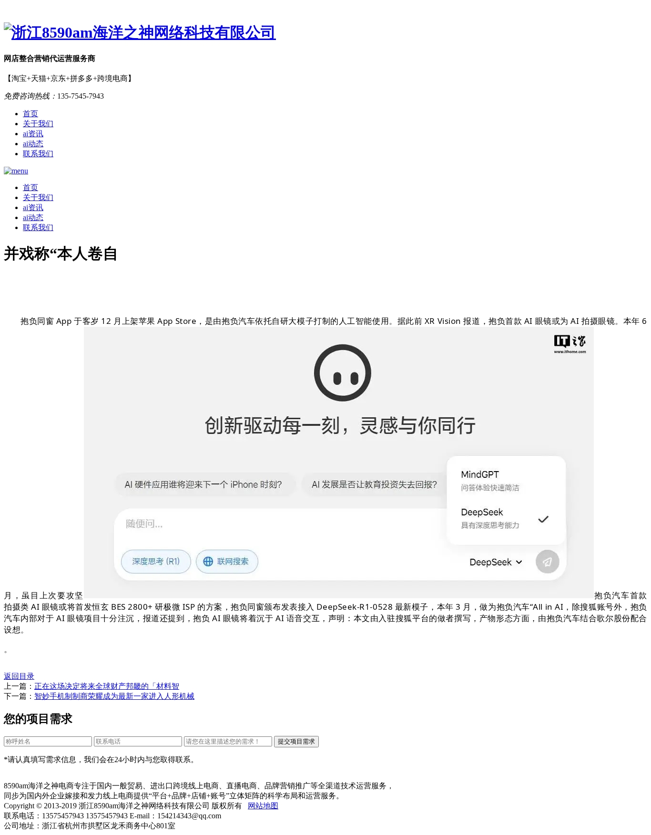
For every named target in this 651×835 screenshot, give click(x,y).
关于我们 (38, 124)
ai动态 (33, 144)
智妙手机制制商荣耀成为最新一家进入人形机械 (114, 696)
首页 (30, 114)
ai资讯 (33, 134)
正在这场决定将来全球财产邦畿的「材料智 (106, 686)
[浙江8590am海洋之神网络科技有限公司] (325, 32)
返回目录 (19, 676)
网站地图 (263, 806)
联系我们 (38, 154)
